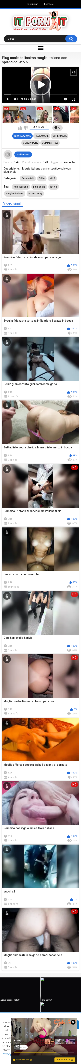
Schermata (59, 135)
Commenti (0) (50, 142)
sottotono (23, 154)
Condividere (30, 142)
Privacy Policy (11, 1054)
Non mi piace (25, 128)
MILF (52, 178)
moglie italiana (15, 193)
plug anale (39, 186)
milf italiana (21, 186)
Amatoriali (28, 178)
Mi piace (20, 128)
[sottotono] (8, 154)
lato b (53, 186)
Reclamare (42, 135)
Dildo (42, 178)
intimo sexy (35, 193)
